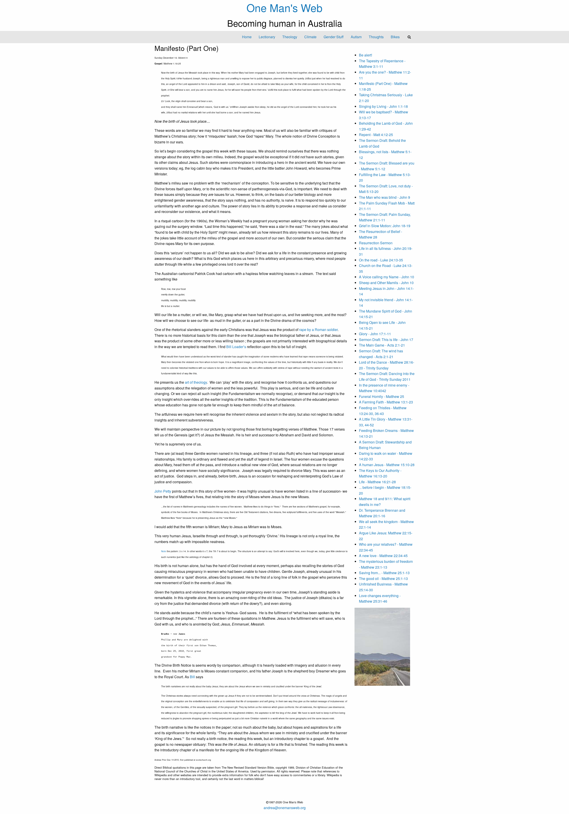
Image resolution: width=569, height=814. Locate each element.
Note (163, 551)
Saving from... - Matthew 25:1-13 (384, 572)
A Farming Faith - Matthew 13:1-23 (386, 402)
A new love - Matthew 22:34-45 (383, 555)
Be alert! (365, 55)
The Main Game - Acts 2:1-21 (382, 345)
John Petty (162, 491)
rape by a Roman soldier (318, 329)
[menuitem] (246, 37)
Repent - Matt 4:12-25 (376, 134)
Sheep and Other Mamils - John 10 (386, 282)
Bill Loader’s (236, 346)
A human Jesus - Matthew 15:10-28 (387, 464)
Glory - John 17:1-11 (375, 333)
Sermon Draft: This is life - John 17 (386, 339)
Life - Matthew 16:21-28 (377, 481)
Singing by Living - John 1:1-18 (383, 106)
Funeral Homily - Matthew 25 (381, 396)
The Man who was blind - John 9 (384, 197)
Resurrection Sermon (376, 242)
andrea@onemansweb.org (285, 807)
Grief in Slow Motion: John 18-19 (384, 225)
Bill (192, 676)
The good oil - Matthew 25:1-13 (383, 578)
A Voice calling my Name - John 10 (386, 276)
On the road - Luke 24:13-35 (381, 260)
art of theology (196, 382)
